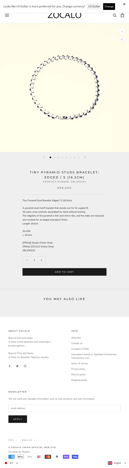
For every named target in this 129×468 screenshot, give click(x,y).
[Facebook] (9, 366)
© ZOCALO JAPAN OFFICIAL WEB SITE (32, 447)
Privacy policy (78, 369)
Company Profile (80, 348)
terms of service (79, 363)
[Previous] (43, 157)
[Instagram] (25, 366)
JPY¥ (11, 440)
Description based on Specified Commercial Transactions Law (93, 356)
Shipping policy (79, 380)
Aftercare (76, 337)
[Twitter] (17, 366)
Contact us (76, 343)
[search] (115, 15)
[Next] (85, 157)
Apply (17, 419)
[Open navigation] (7, 15)
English (27, 440)
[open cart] (122, 15)
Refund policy (78, 374)
